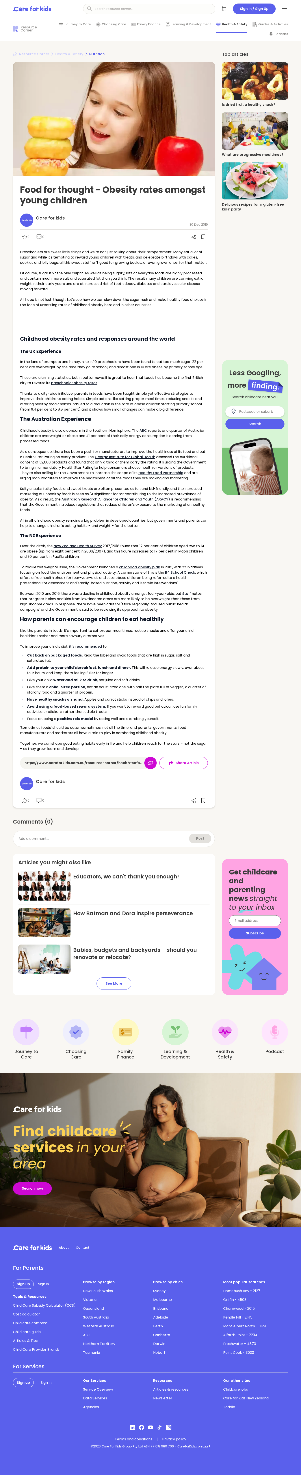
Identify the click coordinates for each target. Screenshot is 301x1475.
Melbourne (162, 1299)
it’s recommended (85, 646)
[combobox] (257, 411)
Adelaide (160, 1317)
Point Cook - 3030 (238, 1352)
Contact (82, 1247)
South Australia (96, 1317)
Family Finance (148, 24)
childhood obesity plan (139, 567)
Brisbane (160, 1308)
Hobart (159, 1352)
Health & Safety (234, 24)
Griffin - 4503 (234, 1299)
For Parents (28, 1268)
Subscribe (255, 933)
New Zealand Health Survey (78, 546)
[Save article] (24, 877)
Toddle (229, 1407)
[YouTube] (150, 1427)
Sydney (159, 1290)
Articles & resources (170, 1389)
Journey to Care (78, 24)
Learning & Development (191, 24)
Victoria (90, 1299)
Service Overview (98, 1389)
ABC (143, 430)
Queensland (93, 1308)
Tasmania (91, 1352)
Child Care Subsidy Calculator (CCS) (44, 1305)
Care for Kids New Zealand (246, 1398)
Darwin (159, 1343)
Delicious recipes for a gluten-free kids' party (253, 207)
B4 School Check (180, 572)
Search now (32, 1188)
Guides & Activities (273, 24)
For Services (29, 1366)
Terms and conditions (133, 1439)
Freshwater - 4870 (239, 1343)
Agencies (91, 1407)
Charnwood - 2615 (239, 1308)
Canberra (161, 1334)
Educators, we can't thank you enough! (126, 876)
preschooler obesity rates (74, 382)
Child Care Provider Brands (36, 1349)
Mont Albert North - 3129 (244, 1326)
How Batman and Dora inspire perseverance (133, 913)
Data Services (95, 1398)
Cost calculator (26, 1314)
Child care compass (30, 1323)
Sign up (23, 1284)
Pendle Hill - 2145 (237, 1317)
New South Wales (98, 1290)
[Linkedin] (132, 1427)
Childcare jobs (235, 1389)
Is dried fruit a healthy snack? (248, 104)
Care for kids (50, 218)
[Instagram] (168, 1427)
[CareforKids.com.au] (32, 1247)
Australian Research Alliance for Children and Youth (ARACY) (115, 499)
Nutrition (97, 54)
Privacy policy (174, 1439)
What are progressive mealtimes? (252, 154)
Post (200, 838)
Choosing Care (114, 24)
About (64, 1247)
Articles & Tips (25, 1340)
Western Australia (98, 1326)
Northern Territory (99, 1343)
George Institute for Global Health (125, 456)
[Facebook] (141, 1427)
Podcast (281, 34)
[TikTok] (159, 1427)
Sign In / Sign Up (254, 8)
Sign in (43, 1284)
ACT (86, 1334)
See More (114, 983)
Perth (158, 1326)
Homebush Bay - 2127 (241, 1290)
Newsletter (162, 1398)
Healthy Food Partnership (160, 472)
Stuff (186, 593)
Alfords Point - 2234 (240, 1334)
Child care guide (27, 1331)
